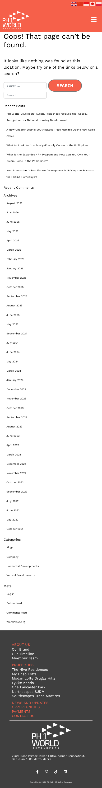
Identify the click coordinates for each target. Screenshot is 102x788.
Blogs (9, 547)
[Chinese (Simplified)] (80, 3)
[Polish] (99, 3)
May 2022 (12, 519)
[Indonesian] (86, 3)
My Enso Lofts (24, 674)
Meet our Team (25, 658)
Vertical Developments (20, 575)
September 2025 (16, 296)
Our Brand (20, 649)
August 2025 (14, 305)
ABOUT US (21, 644)
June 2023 (12, 436)
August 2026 (14, 203)
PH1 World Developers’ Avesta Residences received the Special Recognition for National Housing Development (46, 117)
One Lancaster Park (29, 687)
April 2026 (12, 240)
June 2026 (13, 222)
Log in (10, 594)
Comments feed (16, 612)
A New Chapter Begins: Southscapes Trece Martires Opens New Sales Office (50, 133)
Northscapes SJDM (28, 691)
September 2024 (16, 333)
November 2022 (16, 473)
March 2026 (13, 250)
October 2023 (14, 408)
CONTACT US (23, 715)
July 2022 (12, 501)
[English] (74, 3)
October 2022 (14, 482)
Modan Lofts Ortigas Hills (34, 678)
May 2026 (12, 231)
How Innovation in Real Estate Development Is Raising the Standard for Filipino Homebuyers (50, 174)
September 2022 (16, 491)
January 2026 (14, 268)
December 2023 (16, 389)
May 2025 (12, 324)
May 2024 (12, 361)
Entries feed (14, 603)
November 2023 (16, 398)
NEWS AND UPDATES (30, 702)
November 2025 (16, 278)
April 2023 (12, 445)
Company (12, 557)
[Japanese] (93, 3)
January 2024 (14, 380)
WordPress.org (15, 622)
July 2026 (12, 212)
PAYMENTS (21, 711)
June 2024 (13, 352)
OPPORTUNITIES (26, 707)
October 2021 (14, 529)
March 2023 (13, 454)
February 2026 (15, 259)
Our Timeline (23, 654)
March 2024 (13, 371)
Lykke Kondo (23, 682)
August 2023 (14, 426)
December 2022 (16, 464)
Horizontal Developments (22, 566)
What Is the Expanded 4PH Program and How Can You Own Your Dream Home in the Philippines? (47, 158)
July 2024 (12, 343)
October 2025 (14, 287)
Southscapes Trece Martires (36, 696)
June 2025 (12, 315)
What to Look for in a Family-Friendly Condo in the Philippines (47, 145)
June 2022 (12, 510)
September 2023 (16, 417)
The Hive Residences (30, 669)
